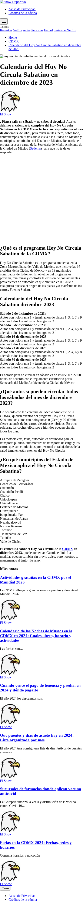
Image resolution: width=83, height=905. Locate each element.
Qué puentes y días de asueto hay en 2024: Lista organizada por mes (37, 737)
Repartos (6, 30)
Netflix (17, 30)
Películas (37, 30)
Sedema (35, 148)
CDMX (67, 549)
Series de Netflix (65, 30)
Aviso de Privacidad (22, 9)
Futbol (48, 30)
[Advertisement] (41, 199)
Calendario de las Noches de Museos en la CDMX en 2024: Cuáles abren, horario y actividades (36, 636)
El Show (6, 114)
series (26, 30)
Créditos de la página (23, 13)
